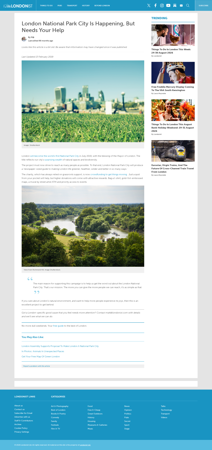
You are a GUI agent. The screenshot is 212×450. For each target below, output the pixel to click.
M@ (32, 37)
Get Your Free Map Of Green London (41, 356)
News (127, 406)
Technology (166, 410)
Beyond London (102, 5)
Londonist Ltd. (85, 445)
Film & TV (55, 429)
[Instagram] (162, 5)
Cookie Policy (20, 428)
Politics (127, 414)
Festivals (55, 425)
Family (54, 421)
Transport (72, 5)
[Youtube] (168, 5)
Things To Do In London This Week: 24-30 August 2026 (171, 51)
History (86, 5)
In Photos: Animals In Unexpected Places (43, 351)
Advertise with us (22, 417)
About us (18, 405)
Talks (163, 406)
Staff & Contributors (23, 420)
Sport (126, 425)
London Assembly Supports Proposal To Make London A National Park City (60, 346)
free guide (58, 325)
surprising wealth (53, 159)
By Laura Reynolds (158, 93)
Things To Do (46, 5)
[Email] (181, 5)
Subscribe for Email (23, 413)
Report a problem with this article (36, 366)
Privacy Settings (21, 432)
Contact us (19, 409)
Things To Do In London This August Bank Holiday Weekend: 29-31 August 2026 (172, 127)
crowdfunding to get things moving (108, 174)
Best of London (58, 410)
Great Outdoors (95, 414)
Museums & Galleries (97, 425)
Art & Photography (59, 406)
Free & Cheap (94, 410)
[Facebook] (155, 5)
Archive (17, 424)
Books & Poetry (58, 414)
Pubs (60, 5)
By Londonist (156, 56)
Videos (164, 417)
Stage (127, 429)
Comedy (55, 417)
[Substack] (175, 5)
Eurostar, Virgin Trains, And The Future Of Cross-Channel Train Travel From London (172, 168)
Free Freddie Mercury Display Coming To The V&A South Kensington (172, 89)
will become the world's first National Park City (54, 156)
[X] (149, 5)
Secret (127, 421)
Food (90, 406)
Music (90, 429)
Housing (91, 421)
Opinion (128, 410)
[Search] (188, 5)
